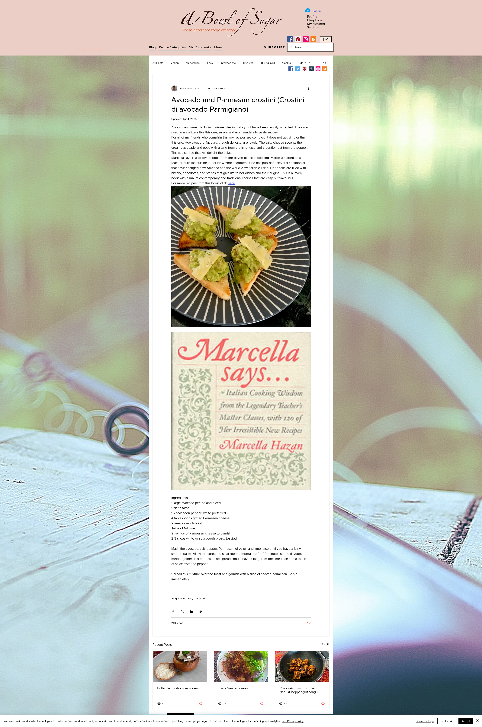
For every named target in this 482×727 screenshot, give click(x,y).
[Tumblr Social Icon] (311, 68)
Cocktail (287, 62)
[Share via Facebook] (173, 611)
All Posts (158, 62)
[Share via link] (201, 611)
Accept (466, 721)
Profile (312, 16)
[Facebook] (290, 39)
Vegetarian (193, 62)
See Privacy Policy (293, 721)
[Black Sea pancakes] (241, 666)
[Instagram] (306, 39)
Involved (248, 62)
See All (325, 644)
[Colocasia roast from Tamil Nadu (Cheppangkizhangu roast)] (302, 666)
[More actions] (308, 88)
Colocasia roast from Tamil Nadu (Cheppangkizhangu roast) (298, 690)
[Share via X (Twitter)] (182, 611)
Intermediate (228, 62)
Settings (313, 27)
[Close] (477, 721)
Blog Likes (315, 20)
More (303, 62)
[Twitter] (297, 68)
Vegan (175, 62)
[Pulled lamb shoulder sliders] (180, 666)
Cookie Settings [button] (425, 721)
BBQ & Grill (268, 62)
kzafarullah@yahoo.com (93, 49)
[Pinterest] (298, 39)
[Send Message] (326, 39)
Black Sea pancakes (233, 688)
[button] (274, 47)
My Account (316, 24)
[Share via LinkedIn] (191, 611)
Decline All (447, 721)
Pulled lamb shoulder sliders (178, 688)
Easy (210, 62)
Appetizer (201, 598)
